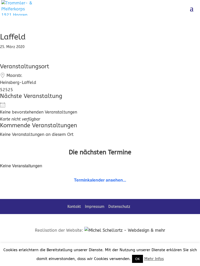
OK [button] (137, 259)
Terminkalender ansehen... (100, 180)
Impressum (94, 206)
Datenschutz (119, 206)
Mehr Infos (154, 258)
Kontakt (74, 206)
